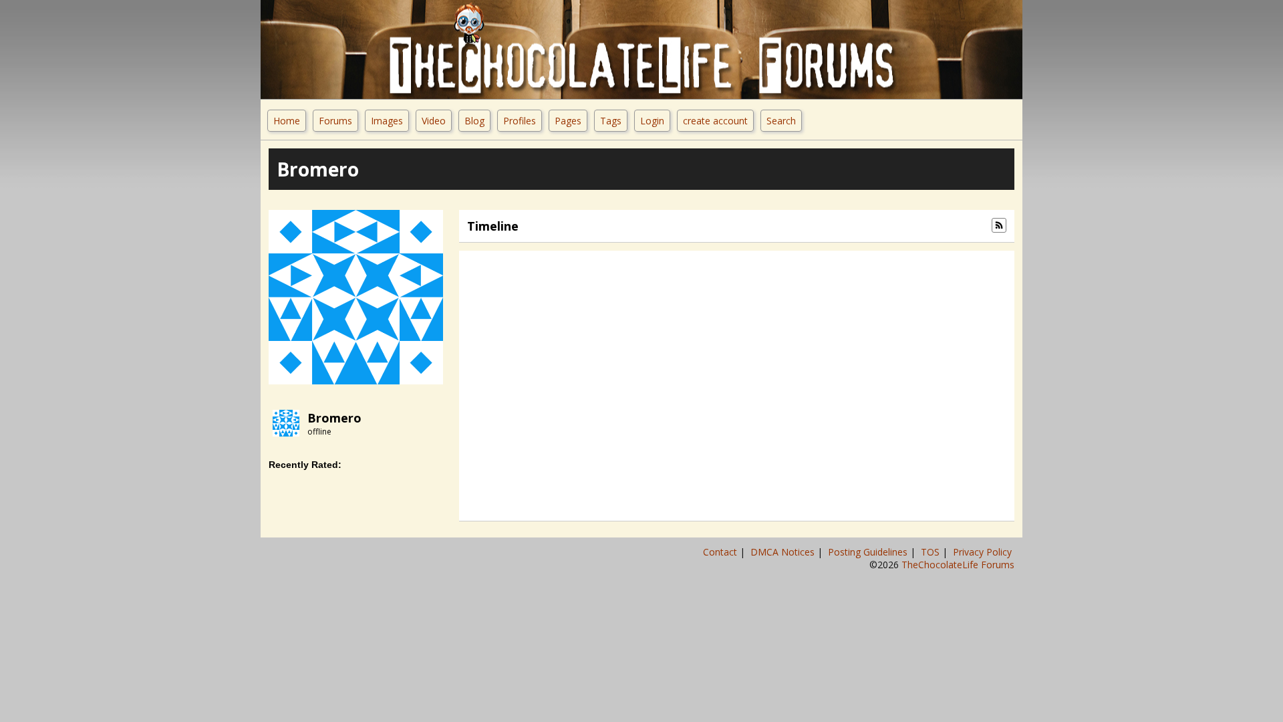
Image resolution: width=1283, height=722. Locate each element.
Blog (474, 120)
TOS (931, 552)
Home (286, 120)
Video (434, 120)
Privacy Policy (983, 552)
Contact (721, 552)
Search (781, 120)
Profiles (519, 120)
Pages (568, 120)
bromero (334, 418)
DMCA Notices (783, 552)
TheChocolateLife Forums (957, 564)
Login (652, 120)
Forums (335, 120)
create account (715, 120)
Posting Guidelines (869, 552)
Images (387, 120)
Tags (610, 120)
